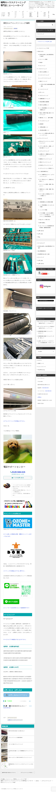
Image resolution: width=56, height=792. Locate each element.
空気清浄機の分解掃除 (44, 101)
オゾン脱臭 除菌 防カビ (31, 14)
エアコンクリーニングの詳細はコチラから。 (14, 421)
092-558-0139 (45, 387)
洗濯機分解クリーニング (44, 98)
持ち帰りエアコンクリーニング (46, 165)
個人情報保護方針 (42, 251)
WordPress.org (41, 369)
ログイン (40, 360)
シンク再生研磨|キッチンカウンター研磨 (46, 206)
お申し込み (48, 14)
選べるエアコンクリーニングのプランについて (46, 142)
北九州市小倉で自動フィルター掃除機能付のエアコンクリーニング (21, 751)
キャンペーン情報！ (43, 59)
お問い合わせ (44, 14)
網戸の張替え (42, 222)
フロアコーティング (43, 95)
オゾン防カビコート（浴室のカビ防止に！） (46, 180)
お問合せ (39, 397)
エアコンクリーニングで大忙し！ (27, 772)
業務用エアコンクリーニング (45, 158)
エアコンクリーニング (23, 14)
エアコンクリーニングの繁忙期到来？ (16, 737)
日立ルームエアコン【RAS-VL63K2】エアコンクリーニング (20, 757)
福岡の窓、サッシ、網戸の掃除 (46, 117)
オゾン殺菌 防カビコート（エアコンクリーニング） (46, 175)
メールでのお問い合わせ (18, 477)
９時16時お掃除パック (44, 130)
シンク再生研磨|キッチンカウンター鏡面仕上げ (46, 108)
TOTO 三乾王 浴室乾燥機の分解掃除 (48, 85)
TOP (14, 779)
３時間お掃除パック (43, 127)
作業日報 (15, 28)
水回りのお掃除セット (44, 71)
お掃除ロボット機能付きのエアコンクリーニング (46, 155)
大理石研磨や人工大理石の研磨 (46, 202)
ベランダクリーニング (44, 120)
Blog (54, 14)
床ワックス (41, 92)
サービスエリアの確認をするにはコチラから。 (15, 639)
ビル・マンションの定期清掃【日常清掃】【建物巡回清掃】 (46, 226)
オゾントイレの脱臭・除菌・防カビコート (46, 185)
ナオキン (50, 342)
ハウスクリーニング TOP (3, 14)
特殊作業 (37, 14)
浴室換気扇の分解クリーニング (44, 331)
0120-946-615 (18, 472)
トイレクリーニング (43, 89)
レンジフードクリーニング (45, 78)
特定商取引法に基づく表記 (44, 254)
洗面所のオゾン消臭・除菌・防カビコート (46, 190)
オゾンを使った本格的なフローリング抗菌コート (46, 194)
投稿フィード (41, 363)
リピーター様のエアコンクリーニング (16, 744)
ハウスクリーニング (16, 14)
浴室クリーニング (43, 81)
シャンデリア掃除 (43, 209)
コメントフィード (42, 366)
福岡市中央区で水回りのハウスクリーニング (10, 772)
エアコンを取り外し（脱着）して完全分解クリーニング (46, 147)
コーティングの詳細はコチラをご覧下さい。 (14, 570)
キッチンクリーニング (44, 75)
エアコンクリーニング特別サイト (46, 168)
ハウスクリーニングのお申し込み (45, 41)
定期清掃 (41, 124)
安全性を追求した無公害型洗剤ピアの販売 (46, 55)
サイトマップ (41, 33)
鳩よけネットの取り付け (44, 219)
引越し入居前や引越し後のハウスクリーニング (46, 113)
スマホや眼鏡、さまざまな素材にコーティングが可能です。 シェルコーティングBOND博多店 (46, 214)
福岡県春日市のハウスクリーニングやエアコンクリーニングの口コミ (21, 765)
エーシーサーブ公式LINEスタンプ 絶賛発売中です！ (16, 607)
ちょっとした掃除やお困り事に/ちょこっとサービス (46, 134)
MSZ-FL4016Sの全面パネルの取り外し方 (16, 730)
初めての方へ (9, 14)
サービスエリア (41, 243)
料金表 (40, 62)
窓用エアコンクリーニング (45, 162)
